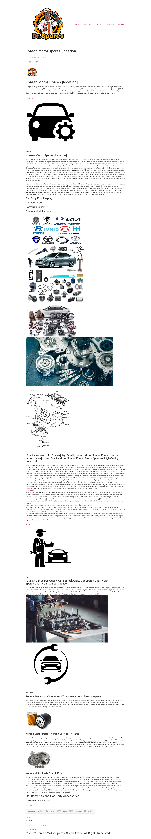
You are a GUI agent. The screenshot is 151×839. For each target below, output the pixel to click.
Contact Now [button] (30, 524)
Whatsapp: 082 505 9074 (37, 58)
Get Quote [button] (29, 806)
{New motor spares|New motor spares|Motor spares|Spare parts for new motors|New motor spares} (59, 505)
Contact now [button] (30, 98)
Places (109, 24)
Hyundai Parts (86, 24)
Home (77, 24)
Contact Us (120, 24)
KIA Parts (99, 24)
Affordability (30, 490)
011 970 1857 (33, 62)
